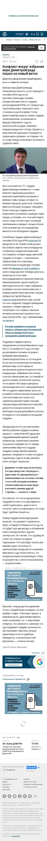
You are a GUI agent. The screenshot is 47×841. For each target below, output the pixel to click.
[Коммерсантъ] (5, 34)
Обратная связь (30, 782)
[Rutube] (25, 796)
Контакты (7, 784)
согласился (8, 320)
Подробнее (16, 836)
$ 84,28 (8, 40)
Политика (6, 54)
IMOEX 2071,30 (34, 40)
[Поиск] (37, 34)
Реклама (6, 787)
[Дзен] (14, 796)
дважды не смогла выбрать (26, 268)
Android (27, 779)
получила (33, 240)
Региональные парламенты (14, 679)
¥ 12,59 (24, 40)
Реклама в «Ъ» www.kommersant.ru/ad (23, 15)
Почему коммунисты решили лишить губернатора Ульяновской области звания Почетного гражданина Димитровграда (23, 331)
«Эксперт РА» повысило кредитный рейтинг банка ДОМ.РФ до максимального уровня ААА (13, 750)
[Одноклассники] (20, 796)
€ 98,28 (16, 40)
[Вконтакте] (9, 796)
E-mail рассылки (30, 787)
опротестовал (10, 299)
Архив (5, 782)
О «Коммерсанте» (10, 779)
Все (19, 737)
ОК (41, 47)
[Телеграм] (4, 796)
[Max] (30, 796)
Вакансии (6, 789)
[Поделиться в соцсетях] (41, 61)
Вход (33, 34)
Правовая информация (33, 784)
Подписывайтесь (14, 665)
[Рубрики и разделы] (42, 34)
